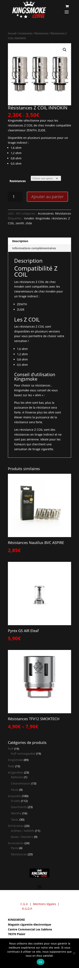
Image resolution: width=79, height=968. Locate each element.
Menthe (16, 813)
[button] (64, 49)
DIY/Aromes (16, 826)
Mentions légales (44, 904)
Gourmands (19, 807)
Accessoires (25, 33)
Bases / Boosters (22, 837)
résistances (59, 218)
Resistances (18, 181)
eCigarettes (15, 772)
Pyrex (14, 848)
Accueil (12, 33)
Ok (40, 962)
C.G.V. (24, 904)
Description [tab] (20, 241)
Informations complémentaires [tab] (34, 248)
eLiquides (14, 796)
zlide (29, 223)
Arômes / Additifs (22, 831)
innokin (29, 218)
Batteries (17, 777)
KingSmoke (15, 760)
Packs (14, 790)
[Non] (74, 953)
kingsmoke (43, 218)
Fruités (15, 801)
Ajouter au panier (47, 196)
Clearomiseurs (21, 783)
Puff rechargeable (23, 753)
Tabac (15, 819)
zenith (20, 223)
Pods (11, 766)
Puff (10, 749)
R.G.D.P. (27, 909)
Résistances (41, 33)
